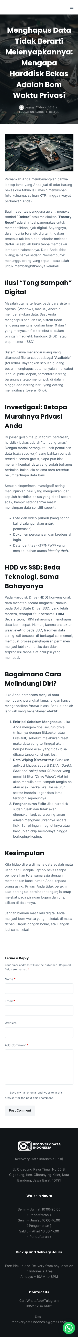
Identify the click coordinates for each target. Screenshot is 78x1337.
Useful (54, 111)
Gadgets (41, 111)
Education (26, 111)
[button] (69, 1328)
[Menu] (71, 7)
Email (10, 1001)
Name (10, 979)
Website (11, 1023)
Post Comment (20, 1110)
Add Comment (16, 1045)
